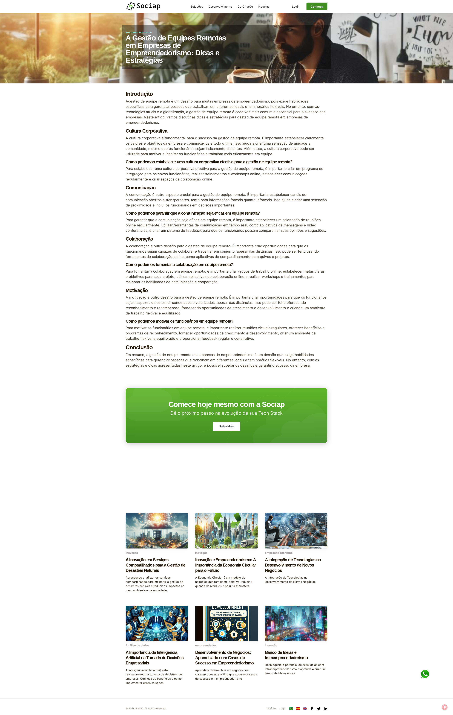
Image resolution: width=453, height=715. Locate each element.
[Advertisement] (226, 485)
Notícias (263, 6)
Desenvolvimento (220, 6)
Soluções (197, 6)
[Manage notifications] (445, 707)
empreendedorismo (139, 32)
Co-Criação (245, 6)
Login (283, 708)
